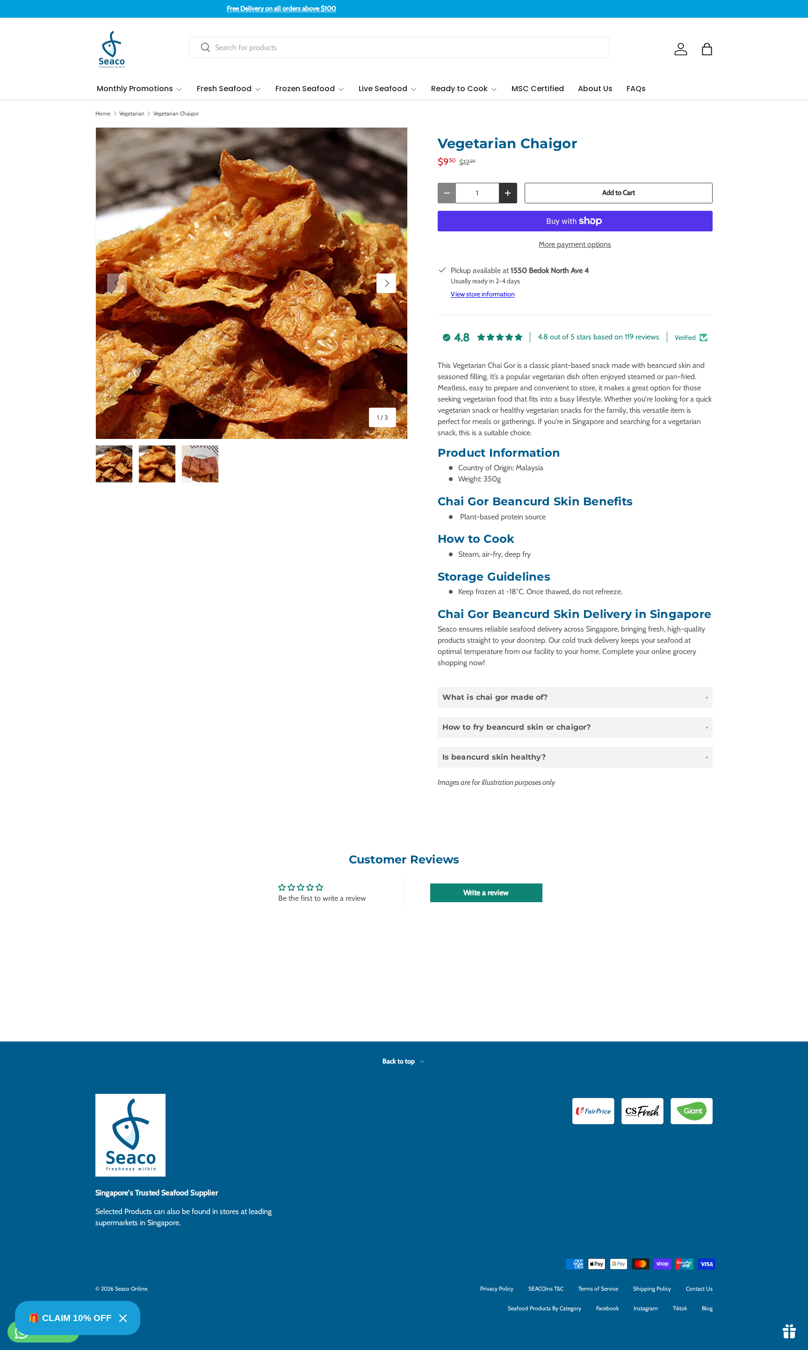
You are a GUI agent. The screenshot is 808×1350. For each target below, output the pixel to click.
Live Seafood (383, 88)
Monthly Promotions (135, 88)
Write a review (486, 892)
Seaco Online (131, 1288)
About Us (595, 88)
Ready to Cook (459, 88)
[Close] (123, 1318)
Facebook (607, 1308)
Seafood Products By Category (544, 1308)
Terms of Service (598, 1288)
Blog (707, 1308)
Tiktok (680, 1308)
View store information (483, 294)
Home (102, 113)
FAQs (636, 88)
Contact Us (699, 1288)
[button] (707, 49)
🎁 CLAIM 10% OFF (70, 1318)
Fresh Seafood (224, 88)
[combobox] (399, 47)
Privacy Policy (496, 1288)
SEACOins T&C (545, 1288)
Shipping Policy (652, 1288)
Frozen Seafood (305, 88)
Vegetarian (131, 113)
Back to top (399, 1061)
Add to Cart (618, 192)
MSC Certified (538, 88)
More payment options (575, 244)
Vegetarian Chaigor (176, 113)
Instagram (646, 1308)
